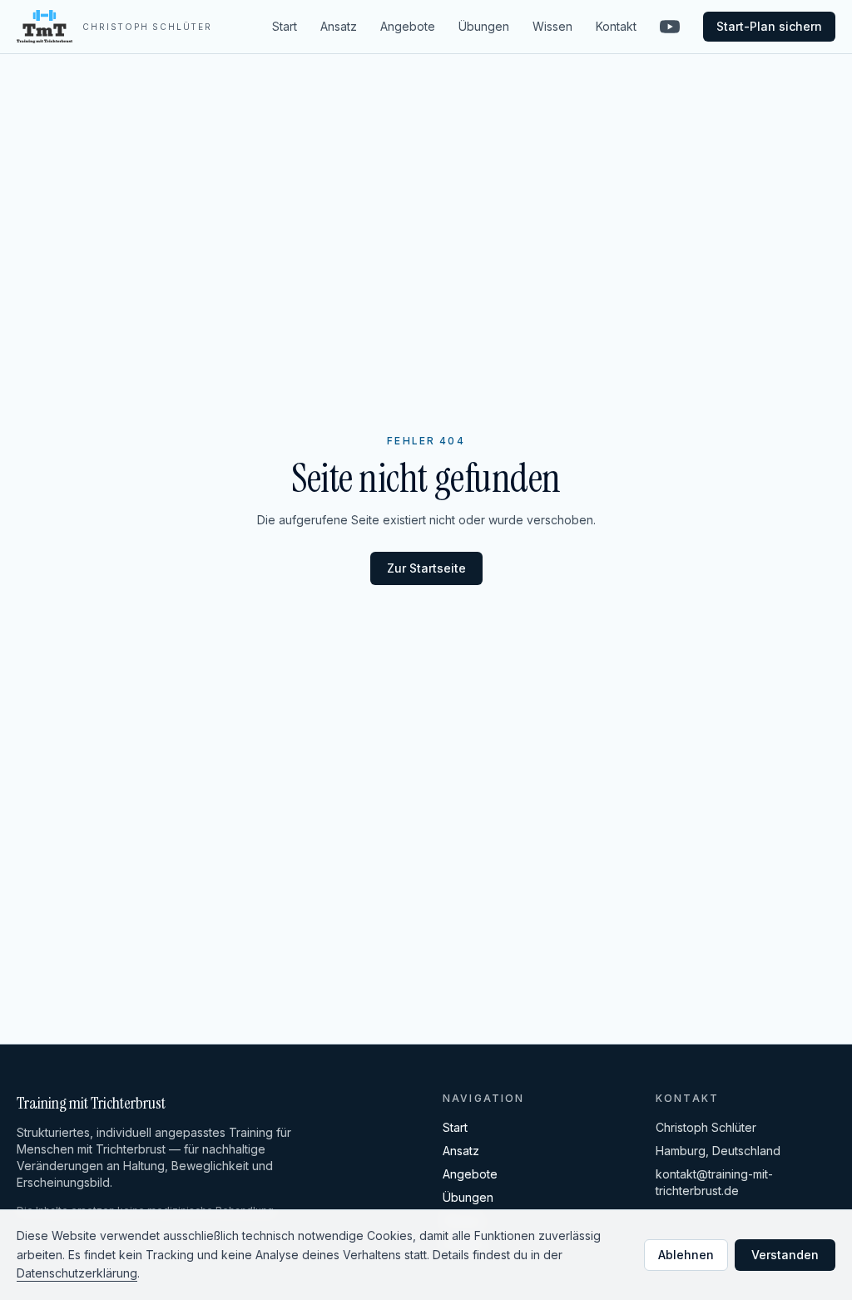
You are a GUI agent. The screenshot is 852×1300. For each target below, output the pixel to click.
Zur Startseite (426, 568)
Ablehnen (686, 1255)
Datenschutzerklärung (77, 1273)
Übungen (483, 26)
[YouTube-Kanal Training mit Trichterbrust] (670, 27)
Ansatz (338, 26)
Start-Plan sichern (769, 26)
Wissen (552, 26)
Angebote (407, 26)
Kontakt (616, 26)
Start (284, 26)
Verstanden (785, 1255)
